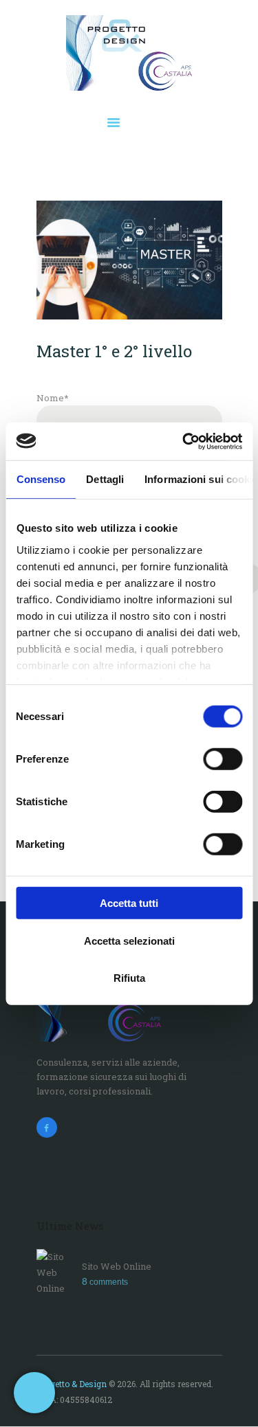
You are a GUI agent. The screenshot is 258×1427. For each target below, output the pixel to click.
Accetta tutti (129, 903)
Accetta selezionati (129, 940)
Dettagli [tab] (105, 479)
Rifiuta (129, 978)
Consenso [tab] (40, 479)
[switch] (222, 759)
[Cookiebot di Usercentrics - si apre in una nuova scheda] (183, 441)
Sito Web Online (116, 1266)
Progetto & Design (71, 1383)
